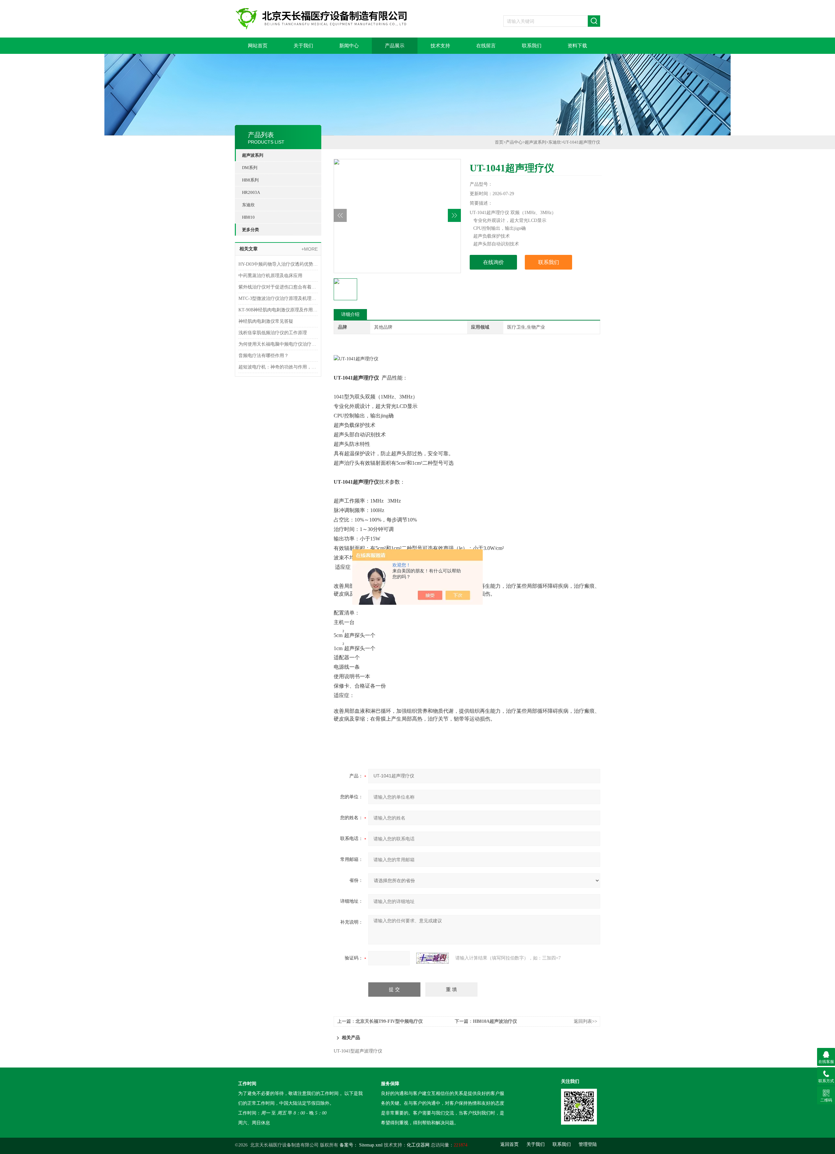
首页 (499, 142)
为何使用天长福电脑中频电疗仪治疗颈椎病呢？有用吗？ (278, 344)
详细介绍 (350, 314)
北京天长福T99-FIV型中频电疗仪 (389, 1021)
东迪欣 (248, 204)
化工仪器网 (418, 1145)
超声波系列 (252, 155)
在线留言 (486, 45)
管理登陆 (588, 1144)
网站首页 (257, 45)
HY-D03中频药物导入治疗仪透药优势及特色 (278, 264)
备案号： (349, 1145)
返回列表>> (585, 1021)
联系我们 (531, 45)
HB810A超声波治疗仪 (495, 1021)
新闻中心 (349, 45)
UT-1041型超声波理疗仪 (358, 1051)
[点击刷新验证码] (432, 958)
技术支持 (440, 45)
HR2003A (251, 192)
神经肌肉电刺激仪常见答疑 (265, 321)
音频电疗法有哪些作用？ (263, 355)
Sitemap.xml (371, 1145)
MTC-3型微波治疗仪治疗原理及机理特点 (278, 298)
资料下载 (577, 45)
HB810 (248, 217)
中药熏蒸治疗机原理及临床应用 (270, 275)
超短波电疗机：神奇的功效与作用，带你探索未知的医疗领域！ (278, 367)
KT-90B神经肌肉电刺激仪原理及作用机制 (278, 309)
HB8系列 (250, 180)
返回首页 (509, 1144)
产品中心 (514, 142)
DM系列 (249, 167)
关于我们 (303, 45)
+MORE (309, 249)
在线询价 (493, 262)
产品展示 (394, 45)
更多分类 (250, 229)
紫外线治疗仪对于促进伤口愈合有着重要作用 (278, 287)
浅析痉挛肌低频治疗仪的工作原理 (272, 332)
